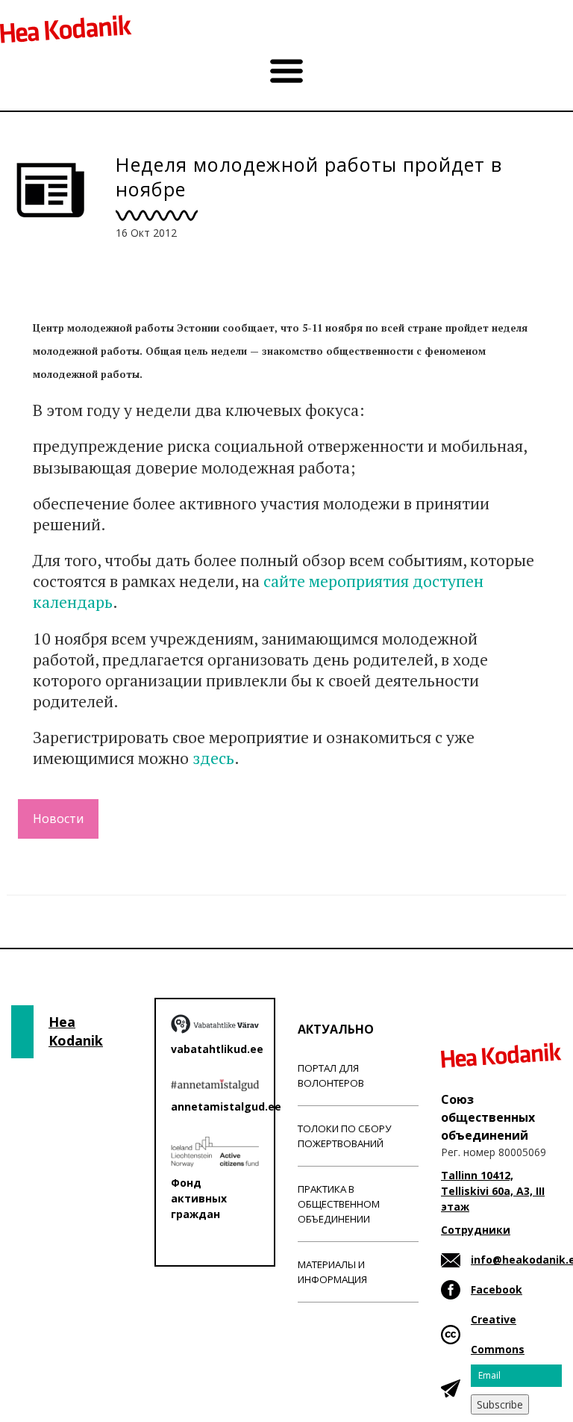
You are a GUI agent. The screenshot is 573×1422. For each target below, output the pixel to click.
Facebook (496, 1289)
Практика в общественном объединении (339, 1204)
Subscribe (500, 1404)
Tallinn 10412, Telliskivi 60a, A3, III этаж (493, 1191)
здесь (213, 758)
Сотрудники (475, 1230)
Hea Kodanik (75, 1031)
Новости (58, 818)
